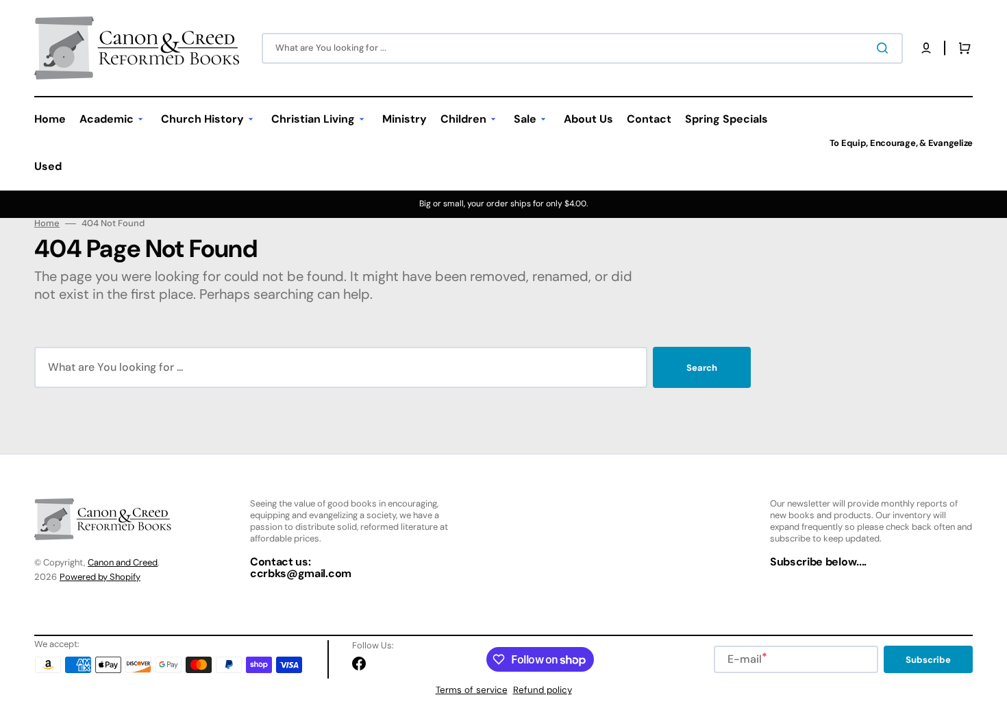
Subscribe (928, 660)
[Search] (885, 48)
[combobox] (582, 48)
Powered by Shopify (100, 577)
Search (701, 368)
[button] (926, 48)
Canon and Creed (123, 562)
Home (47, 223)
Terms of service (472, 690)
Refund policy (542, 690)
